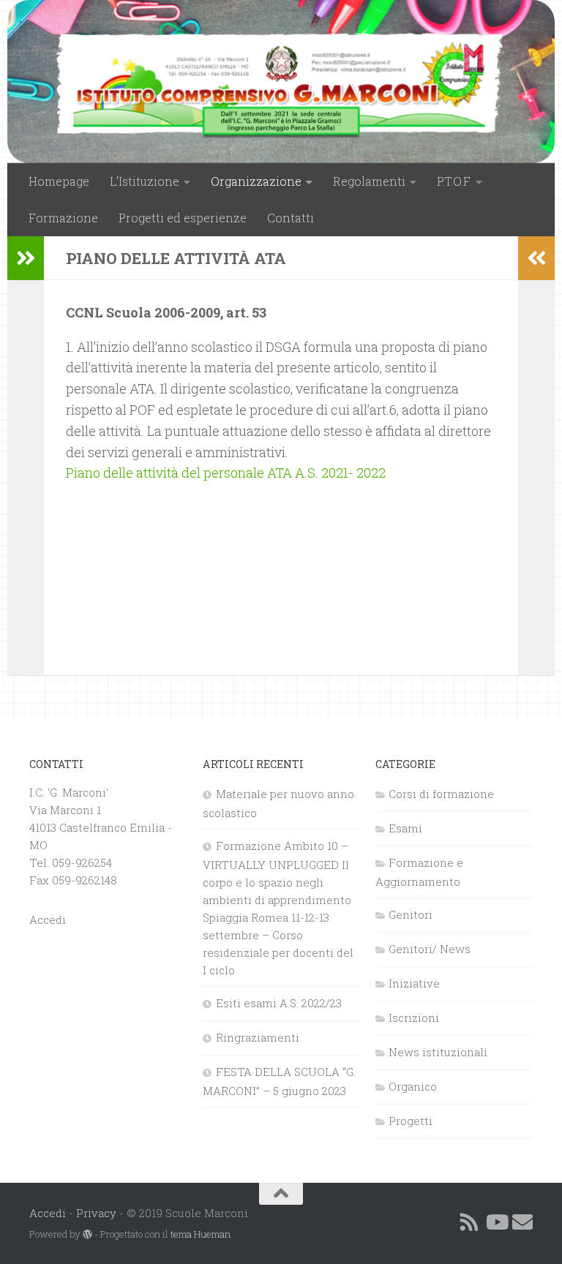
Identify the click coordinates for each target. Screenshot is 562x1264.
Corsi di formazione (441, 793)
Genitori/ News (430, 948)
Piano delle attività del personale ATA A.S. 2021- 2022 (226, 472)
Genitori (410, 914)
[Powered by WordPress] (87, 1234)
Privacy (96, 1212)
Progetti (410, 1120)
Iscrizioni (414, 1017)
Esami (405, 828)
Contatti (290, 217)
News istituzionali (438, 1052)
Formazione (63, 217)
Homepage (59, 181)
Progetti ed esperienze (183, 217)
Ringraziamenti (257, 1037)
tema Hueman (201, 1234)
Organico (413, 1086)
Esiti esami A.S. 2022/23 (279, 1003)
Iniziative (414, 983)
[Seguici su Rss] (470, 1222)
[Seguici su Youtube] (496, 1222)
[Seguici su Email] (522, 1222)
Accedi (47, 919)
